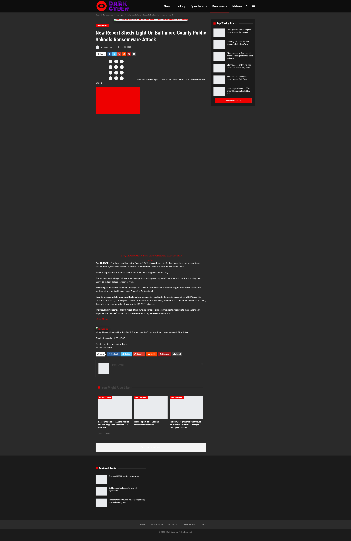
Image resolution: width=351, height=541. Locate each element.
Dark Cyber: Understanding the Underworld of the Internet (239, 31)
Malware (237, 6)
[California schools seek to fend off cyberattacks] (101, 491)
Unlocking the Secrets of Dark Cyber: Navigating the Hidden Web (239, 91)
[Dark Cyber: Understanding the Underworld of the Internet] (219, 32)
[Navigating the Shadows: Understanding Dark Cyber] (219, 79)
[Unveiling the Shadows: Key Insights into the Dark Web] (219, 44)
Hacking (180, 6)
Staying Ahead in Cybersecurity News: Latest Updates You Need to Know (240, 56)
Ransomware (219, 6)
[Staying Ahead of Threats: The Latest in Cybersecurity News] (219, 68)
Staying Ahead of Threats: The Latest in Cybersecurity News (239, 66)
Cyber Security (198, 6)
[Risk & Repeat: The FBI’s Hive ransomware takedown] (150, 407)
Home (142, 524)
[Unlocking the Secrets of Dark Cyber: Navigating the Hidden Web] (219, 91)
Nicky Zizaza (102, 319)
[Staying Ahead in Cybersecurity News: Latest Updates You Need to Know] (219, 56)
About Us (206, 524)
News (167, 6)
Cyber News (173, 524)
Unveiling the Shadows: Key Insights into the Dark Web (238, 42)
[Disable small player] (118, 100)
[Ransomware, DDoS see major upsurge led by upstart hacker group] (101, 503)
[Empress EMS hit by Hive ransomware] (101, 479)
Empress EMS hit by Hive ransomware (124, 476)
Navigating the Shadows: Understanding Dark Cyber (237, 78)
